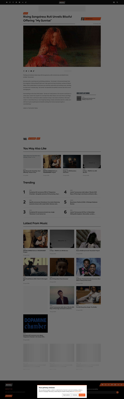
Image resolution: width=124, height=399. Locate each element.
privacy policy (77, 391)
